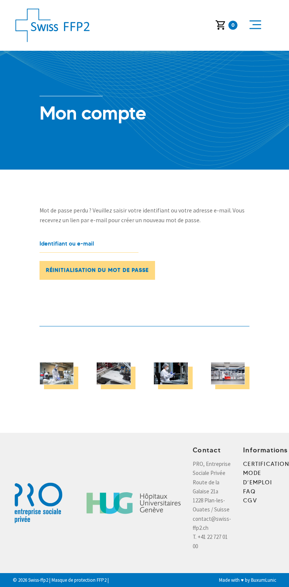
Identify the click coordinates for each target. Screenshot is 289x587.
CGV (250, 500)
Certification (266, 464)
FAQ (249, 491)
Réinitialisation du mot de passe (97, 270)
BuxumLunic (263, 580)
